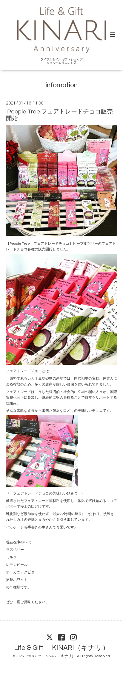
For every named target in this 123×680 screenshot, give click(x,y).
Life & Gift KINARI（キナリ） (61, 647)
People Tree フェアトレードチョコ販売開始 (59, 115)
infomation (62, 85)
